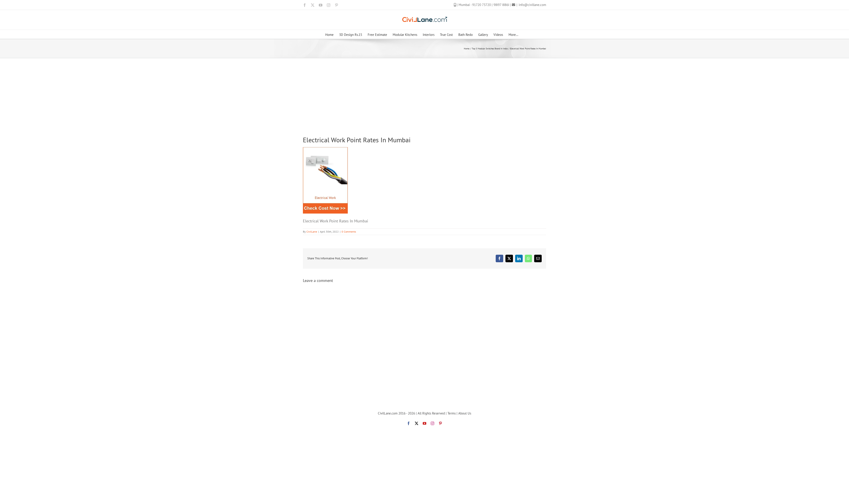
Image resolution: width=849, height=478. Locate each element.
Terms (451, 413)
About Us (464, 413)
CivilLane (311, 231)
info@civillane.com (532, 5)
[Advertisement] (424, 91)
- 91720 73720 (481, 5)
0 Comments (349, 231)
